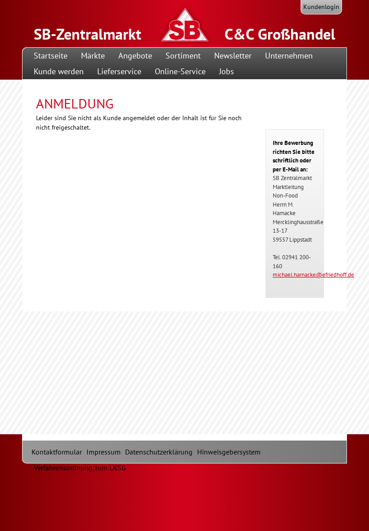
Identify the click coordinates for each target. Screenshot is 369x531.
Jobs (226, 71)
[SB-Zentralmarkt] (210, 40)
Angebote (135, 55)
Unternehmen (289, 55)
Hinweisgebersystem (229, 451)
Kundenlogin (321, 7)
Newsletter (233, 55)
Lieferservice (119, 71)
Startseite (51, 55)
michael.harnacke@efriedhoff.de (313, 275)
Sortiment (183, 55)
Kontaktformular (57, 451)
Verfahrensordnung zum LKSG (80, 467)
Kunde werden (59, 71)
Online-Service (180, 71)
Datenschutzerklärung (159, 451)
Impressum (103, 451)
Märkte (93, 55)
